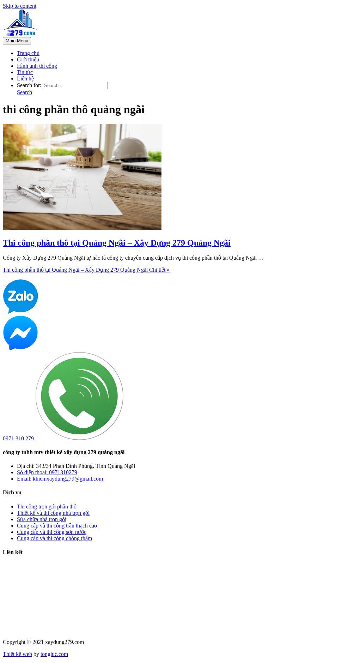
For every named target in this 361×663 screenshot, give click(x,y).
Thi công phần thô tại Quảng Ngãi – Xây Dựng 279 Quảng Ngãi (117, 242)
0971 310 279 (19, 438)
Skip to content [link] (19, 6)
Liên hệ (25, 79)
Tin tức (25, 72)
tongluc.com (54, 654)
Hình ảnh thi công (37, 66)
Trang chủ (28, 53)
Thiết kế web (17, 654)
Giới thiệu (28, 59)
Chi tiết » (86, 270)
